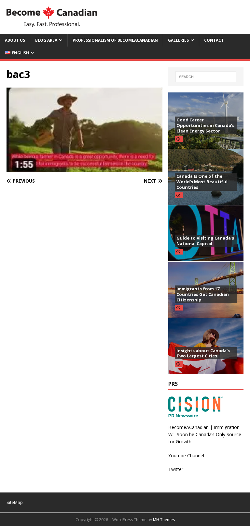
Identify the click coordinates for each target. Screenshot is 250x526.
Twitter (175, 469)
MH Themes (164, 519)
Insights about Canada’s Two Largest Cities (203, 353)
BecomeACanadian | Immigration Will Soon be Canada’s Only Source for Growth (204, 434)
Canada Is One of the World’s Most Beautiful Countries (202, 181)
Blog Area (46, 40)
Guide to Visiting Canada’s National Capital (205, 240)
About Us (15, 40)
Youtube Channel (186, 455)
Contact (214, 40)
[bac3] (84, 168)
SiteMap (15, 502)
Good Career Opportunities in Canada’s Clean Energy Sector (205, 125)
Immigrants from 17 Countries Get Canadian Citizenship (202, 294)
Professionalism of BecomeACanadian (115, 40)
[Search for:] (206, 76)
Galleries (178, 40)
